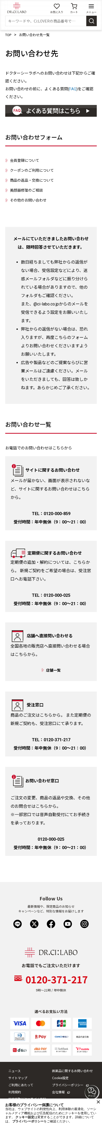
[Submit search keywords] (91, 21)
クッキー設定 (24, 1117)
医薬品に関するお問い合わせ (72, 1070)
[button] (92, 1092)
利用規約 (14, 1092)
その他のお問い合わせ (28, 200)
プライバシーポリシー (67, 1085)
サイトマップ (17, 1077)
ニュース (14, 1070)
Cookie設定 (60, 1077)
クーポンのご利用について (32, 170)
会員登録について (24, 160)
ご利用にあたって (20, 1085)
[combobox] (45, 21)
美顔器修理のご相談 (26, 190)
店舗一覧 (53, 670)
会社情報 (58, 1092)
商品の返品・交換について (32, 180)
